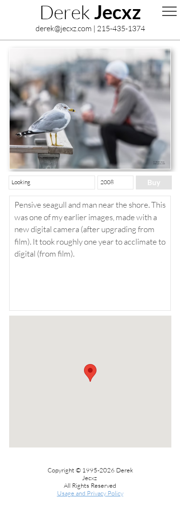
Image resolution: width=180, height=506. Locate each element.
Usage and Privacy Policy (90, 493)
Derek (90, 12)
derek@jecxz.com (64, 28)
